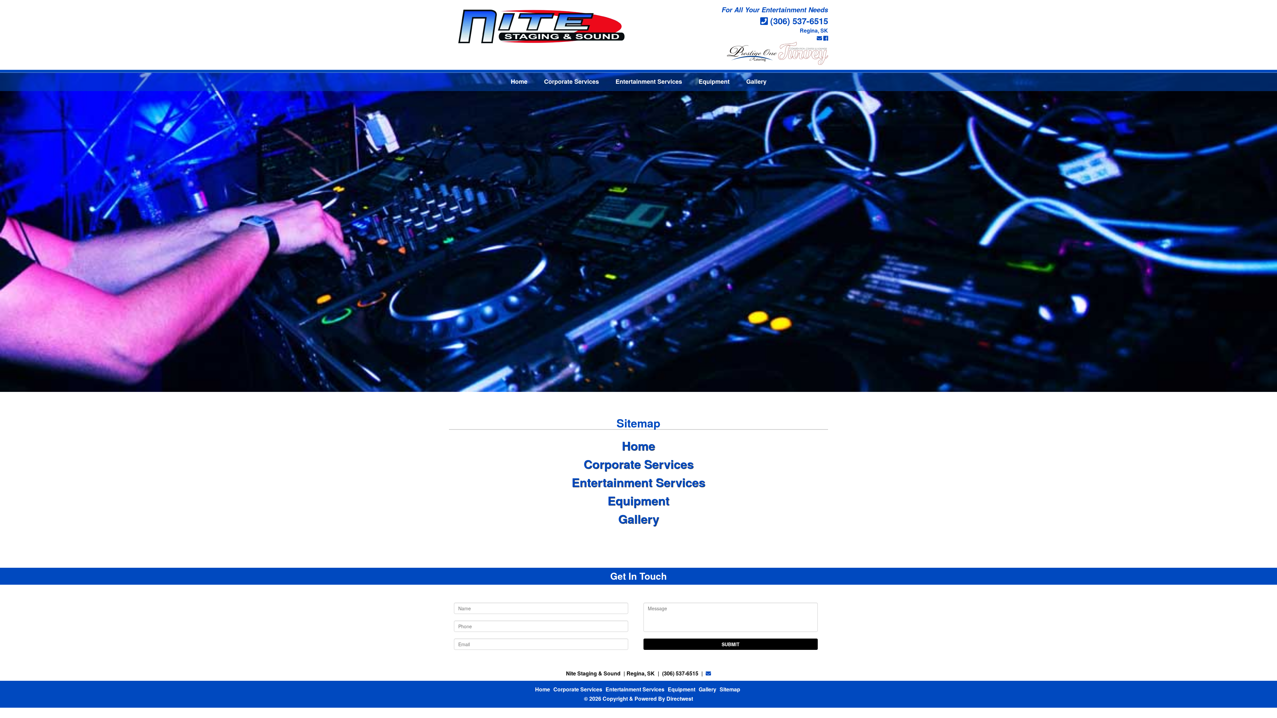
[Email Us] (819, 38)
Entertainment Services (649, 81)
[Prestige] (752, 53)
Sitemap (730, 689)
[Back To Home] (541, 26)
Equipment (714, 81)
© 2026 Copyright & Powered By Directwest (638, 698)
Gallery (756, 81)
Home (519, 81)
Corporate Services (571, 81)
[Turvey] (803, 53)
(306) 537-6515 (799, 21)
